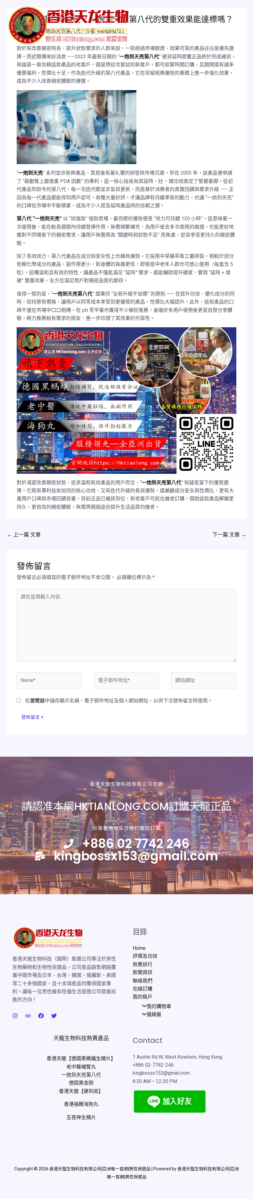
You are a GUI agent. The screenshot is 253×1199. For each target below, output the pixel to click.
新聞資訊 (142, 972)
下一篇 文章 (229, 534)
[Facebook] (41, 1016)
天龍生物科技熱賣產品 (81, 1038)
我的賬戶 (142, 997)
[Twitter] (54, 1016)
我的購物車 (159, 1006)
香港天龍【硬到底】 (81, 1091)
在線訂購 (142, 989)
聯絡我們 (142, 981)
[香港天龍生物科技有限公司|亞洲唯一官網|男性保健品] (68, 26)
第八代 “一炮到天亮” (39, 218)
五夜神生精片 (81, 1117)
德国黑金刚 (81, 1083)
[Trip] (28, 1016)
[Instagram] (15, 1016)
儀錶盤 (154, 1014)
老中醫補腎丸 (81, 1067)
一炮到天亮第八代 (139, 57)
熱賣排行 (142, 964)
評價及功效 (145, 956)
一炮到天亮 (30, 173)
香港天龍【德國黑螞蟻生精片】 (81, 1058)
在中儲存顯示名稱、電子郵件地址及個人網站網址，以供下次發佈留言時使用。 (119, 701)
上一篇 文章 (24, 534)
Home (139, 948)
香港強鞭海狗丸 (81, 1104)
